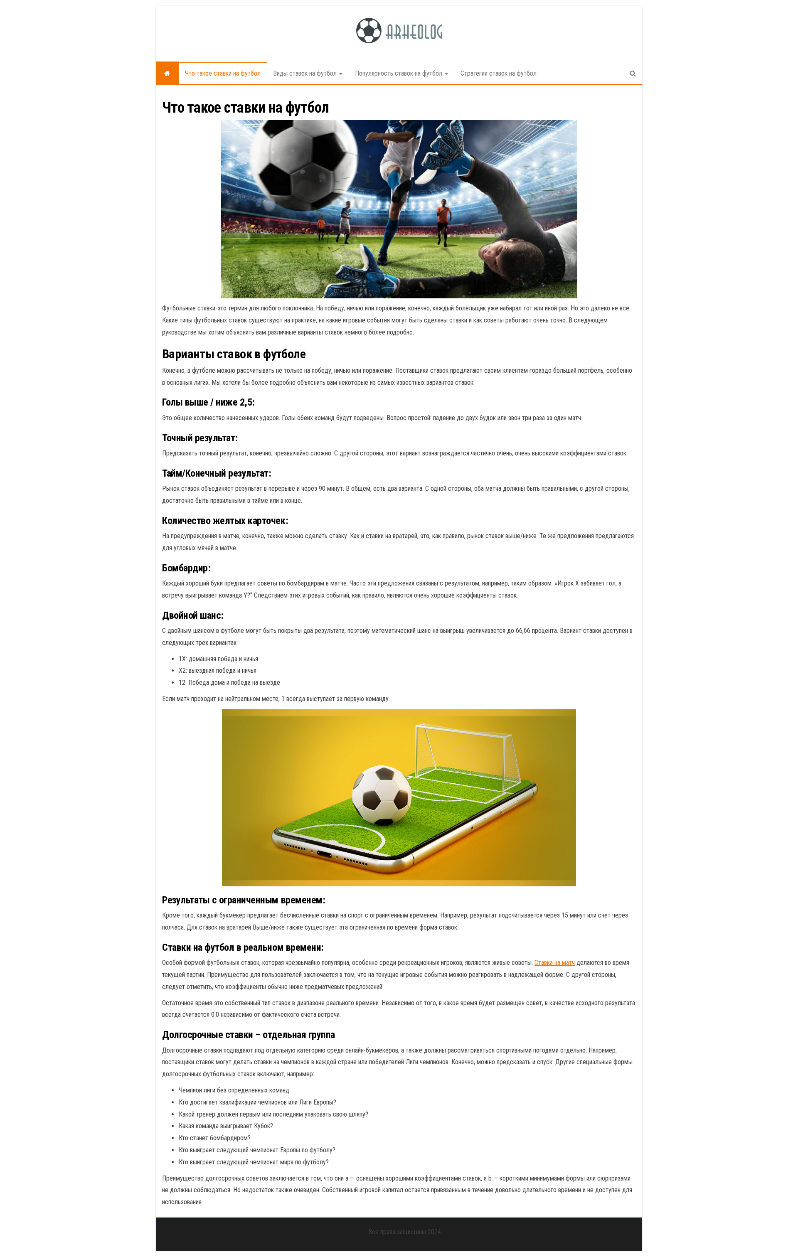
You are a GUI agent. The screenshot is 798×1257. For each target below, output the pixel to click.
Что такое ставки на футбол (223, 73)
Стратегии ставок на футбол (499, 73)
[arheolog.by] (167, 73)
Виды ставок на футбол (305, 73)
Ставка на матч (554, 963)
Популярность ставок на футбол (399, 73)
